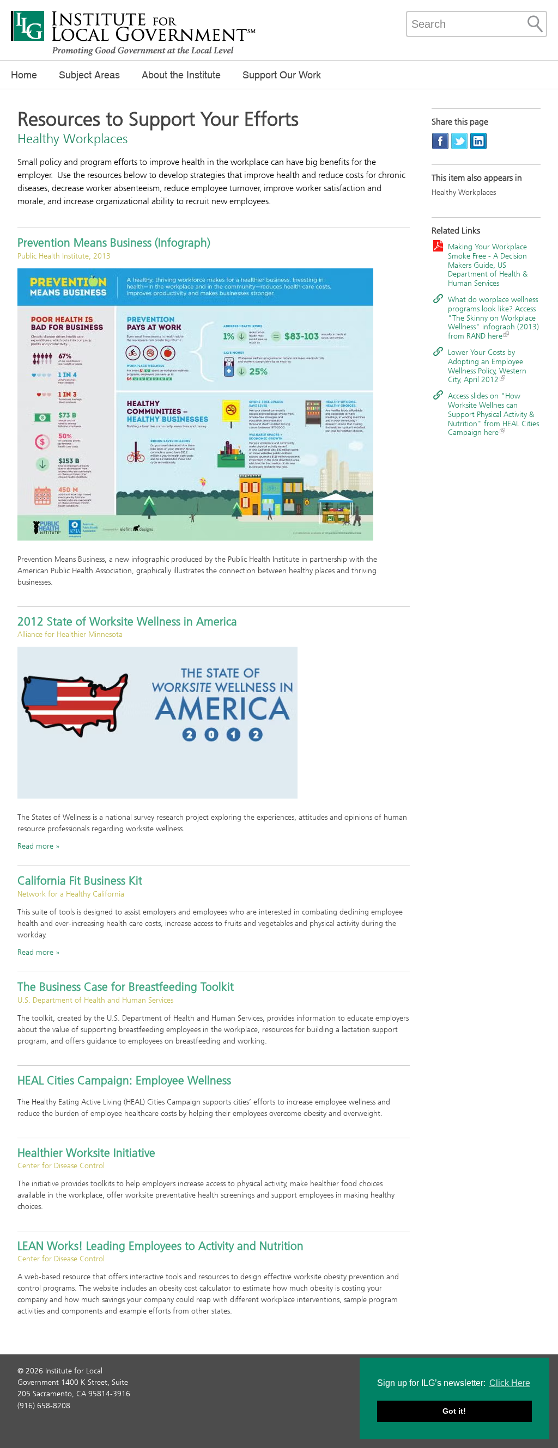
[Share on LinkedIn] (478, 140)
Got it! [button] (454, 1411)
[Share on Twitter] (459, 140)
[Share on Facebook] (440, 140)
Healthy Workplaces (464, 192)
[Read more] (213, 404)
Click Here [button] (509, 1383)
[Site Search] (535, 24)
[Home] (133, 54)
